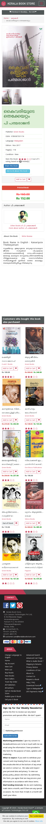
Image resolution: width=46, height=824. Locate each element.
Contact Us (30, 676)
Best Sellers (9, 679)
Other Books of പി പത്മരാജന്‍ (23, 226)
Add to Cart (21, 179)
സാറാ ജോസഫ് (8, 361)
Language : (14, 141)
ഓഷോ (28, 516)
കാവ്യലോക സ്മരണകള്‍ (14, 409)
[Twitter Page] (13, 608)
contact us (16, 768)
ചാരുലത (6, 564)
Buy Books (9, 673)
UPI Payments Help (34, 692)
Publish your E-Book (13, 697)
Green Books (29, 364)
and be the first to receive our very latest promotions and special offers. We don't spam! (22, 712)
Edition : (13, 145)
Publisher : (15, 132)
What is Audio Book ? (34, 661)
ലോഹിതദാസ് (31, 413)
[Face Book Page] (6, 608)
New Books (9, 676)
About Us (30, 673)
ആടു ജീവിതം (31, 357)
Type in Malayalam (33, 689)
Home (6, 18)
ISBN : (15, 136)
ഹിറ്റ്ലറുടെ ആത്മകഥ (35, 564)
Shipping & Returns (33, 664)
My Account (9, 664)
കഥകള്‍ (14, 18)
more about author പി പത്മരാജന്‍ (23, 228)
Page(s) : (11, 150)
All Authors (9, 688)
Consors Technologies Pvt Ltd (16, 811)
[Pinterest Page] (20, 608)
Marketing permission (14, 731)
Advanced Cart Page (34, 658)
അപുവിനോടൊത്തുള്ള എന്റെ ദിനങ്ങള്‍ (21, 512)
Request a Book (32, 680)
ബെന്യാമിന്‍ (30, 361)
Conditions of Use (33, 670)
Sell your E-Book (11, 700)
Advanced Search (33, 655)
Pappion (28, 571)
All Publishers (10, 685)
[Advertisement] (23, 288)
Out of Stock (8, 523)
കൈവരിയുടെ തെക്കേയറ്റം (19, 114)
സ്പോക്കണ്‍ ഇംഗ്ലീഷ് (35, 460)
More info (39, 821)
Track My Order (11, 682)
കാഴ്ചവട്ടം (30, 409)
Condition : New (12, 154)
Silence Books (30, 519)
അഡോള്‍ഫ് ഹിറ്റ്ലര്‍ (34, 568)
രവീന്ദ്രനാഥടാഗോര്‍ (10, 568)
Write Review (27, 236)
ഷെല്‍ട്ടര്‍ (6, 357)
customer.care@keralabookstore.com (20, 637)
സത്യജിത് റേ (7, 516)
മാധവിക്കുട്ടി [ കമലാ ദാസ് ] (13, 464)
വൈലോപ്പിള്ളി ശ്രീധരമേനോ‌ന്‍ (15, 413)
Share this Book (11, 166)
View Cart (9, 667)
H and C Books (7, 364)
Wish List (8, 670)
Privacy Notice (32, 667)
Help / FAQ (30, 683)
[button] (23, 12)
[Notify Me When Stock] (16, 523)
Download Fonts (33, 686)
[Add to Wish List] (29, 180)
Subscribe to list (10, 736)
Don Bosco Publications (33, 468)
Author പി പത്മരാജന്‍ (14, 206)
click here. (24, 775)
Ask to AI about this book (17, 171)
